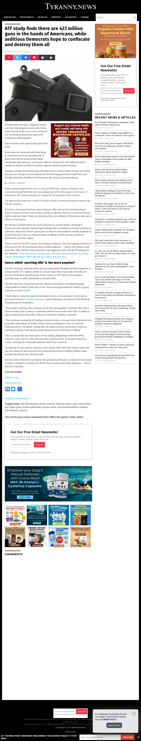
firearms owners (64, 404)
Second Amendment (67, 407)
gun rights (10, 407)
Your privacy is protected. (19, 452)
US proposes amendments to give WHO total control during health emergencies (114, 356)
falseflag (42, 17)
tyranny (85, 17)
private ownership (31, 407)
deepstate (56, 17)
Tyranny (23, 410)
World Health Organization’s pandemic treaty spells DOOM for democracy (114, 123)
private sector (49, 407)
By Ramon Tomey (111, 151)
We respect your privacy (56, 724)
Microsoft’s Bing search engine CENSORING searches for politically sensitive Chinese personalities (114, 146)
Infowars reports (16, 183)
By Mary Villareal (110, 185)
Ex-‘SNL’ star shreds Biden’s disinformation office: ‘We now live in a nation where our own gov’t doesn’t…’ (115, 253)
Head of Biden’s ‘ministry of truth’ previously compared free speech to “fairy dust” (114, 346)
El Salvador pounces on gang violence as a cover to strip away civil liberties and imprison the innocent (115, 295)
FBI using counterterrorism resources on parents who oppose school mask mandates (114, 241)
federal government (35, 404)
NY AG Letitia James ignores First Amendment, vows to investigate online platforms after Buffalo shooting (115, 159)
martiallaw (10, 17)
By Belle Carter (110, 225)
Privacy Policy (70, 731)
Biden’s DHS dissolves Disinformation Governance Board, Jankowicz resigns (111, 170)
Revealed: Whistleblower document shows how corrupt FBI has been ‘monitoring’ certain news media (115, 308)
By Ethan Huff (109, 138)
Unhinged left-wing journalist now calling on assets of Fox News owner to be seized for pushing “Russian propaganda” (114, 321)
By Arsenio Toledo (111, 199)
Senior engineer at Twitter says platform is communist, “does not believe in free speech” (115, 134)
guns (18, 407)
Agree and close (114, 725)
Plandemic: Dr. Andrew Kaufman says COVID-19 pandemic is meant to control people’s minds (115, 220)
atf (22, 404)
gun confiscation (82, 404)
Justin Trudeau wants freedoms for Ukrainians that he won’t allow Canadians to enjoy (115, 231)
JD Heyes (25, 51)
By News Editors (110, 164)
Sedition (83, 407)
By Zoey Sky (109, 128)
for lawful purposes (34, 299)
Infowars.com (12, 377)
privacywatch (26, 17)
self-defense (11, 410)
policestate (70, 17)
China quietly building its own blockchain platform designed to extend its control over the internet (114, 193)
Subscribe (127, 737)
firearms (50, 404)
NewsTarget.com (13, 383)
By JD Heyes (109, 287)
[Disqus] (48, 592)
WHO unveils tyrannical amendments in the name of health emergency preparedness (114, 181)
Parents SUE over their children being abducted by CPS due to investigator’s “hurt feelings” (114, 266)
